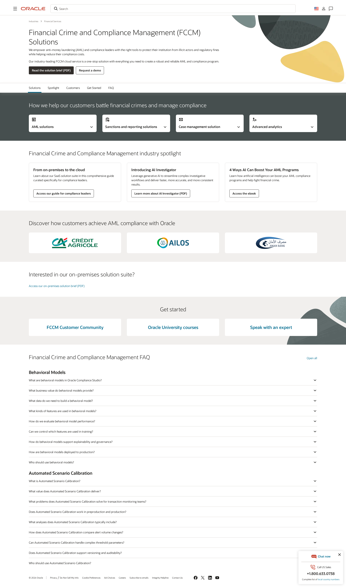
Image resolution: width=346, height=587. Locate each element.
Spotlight (53, 88)
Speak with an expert (271, 327)
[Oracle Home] (33, 8)
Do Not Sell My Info (69, 577)
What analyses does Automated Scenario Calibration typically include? (73, 522)
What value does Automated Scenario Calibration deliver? (65, 491)
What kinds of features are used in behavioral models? (62, 411)
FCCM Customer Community (75, 327)
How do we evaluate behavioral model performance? (62, 421)
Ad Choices (109, 577)
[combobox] (173, 8)
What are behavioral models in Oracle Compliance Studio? (65, 380)
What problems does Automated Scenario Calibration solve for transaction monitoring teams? (87, 501)
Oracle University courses (173, 327)
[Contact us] (331, 8)
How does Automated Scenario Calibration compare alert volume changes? (76, 532)
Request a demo (90, 70)
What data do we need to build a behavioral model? (61, 401)
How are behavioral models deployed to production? (62, 452)
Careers (122, 577)
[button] (15, 8)
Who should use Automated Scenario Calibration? (60, 563)
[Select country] (316, 8)
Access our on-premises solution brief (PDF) (57, 286)
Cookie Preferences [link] (91, 577)
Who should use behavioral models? (51, 462)
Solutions (35, 88)
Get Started (94, 88)
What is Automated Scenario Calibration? (54, 481)
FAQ (111, 88)
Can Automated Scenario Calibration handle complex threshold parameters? (76, 542)
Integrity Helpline (160, 577)
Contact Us (177, 577)
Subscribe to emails (139, 577)
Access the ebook (244, 193)
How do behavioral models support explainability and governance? (70, 442)
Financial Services (52, 21)
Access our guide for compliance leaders (63, 193)
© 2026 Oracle (36, 577)
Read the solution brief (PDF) (51, 70)
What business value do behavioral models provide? (61, 390)
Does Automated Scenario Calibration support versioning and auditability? (75, 553)
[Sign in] (323, 8)
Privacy (53, 577)
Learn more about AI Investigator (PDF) (160, 193)
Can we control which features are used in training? (61, 431)
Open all (312, 358)
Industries (33, 21)
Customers (73, 88)
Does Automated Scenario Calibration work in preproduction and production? (77, 512)
